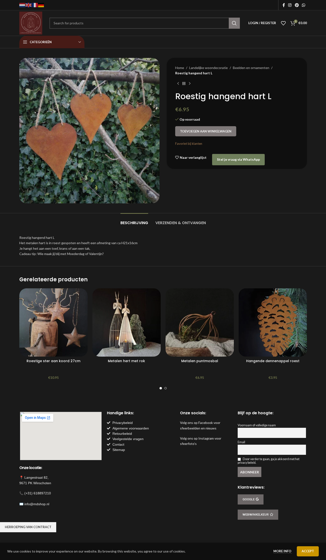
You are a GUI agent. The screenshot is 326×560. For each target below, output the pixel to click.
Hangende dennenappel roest (272, 361)
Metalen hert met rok (126, 361)
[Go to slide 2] (165, 388)
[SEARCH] (234, 23)
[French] (35, 5)
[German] (41, 5)
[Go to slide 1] (161, 388)
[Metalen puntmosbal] (200, 322)
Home (179, 68)
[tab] (134, 220)
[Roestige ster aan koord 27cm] (53, 322)
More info (282, 551)
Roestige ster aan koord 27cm (53, 361)
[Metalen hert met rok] (126, 322)
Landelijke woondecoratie (208, 68)
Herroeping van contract (28, 527)
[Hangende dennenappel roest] (273, 322)
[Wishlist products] (283, 23)
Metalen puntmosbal (199, 361)
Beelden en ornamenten (251, 68)
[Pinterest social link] (296, 5)
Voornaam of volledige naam (257, 425)
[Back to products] (184, 84)
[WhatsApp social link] (303, 5)
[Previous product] (178, 84)
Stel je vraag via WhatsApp (238, 159)
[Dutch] (22, 5)
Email (241, 442)
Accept (308, 551)
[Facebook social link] (284, 5)
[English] (29, 5)
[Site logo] (30, 23)
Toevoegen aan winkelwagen (205, 131)
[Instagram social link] (290, 5)
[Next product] (190, 84)
